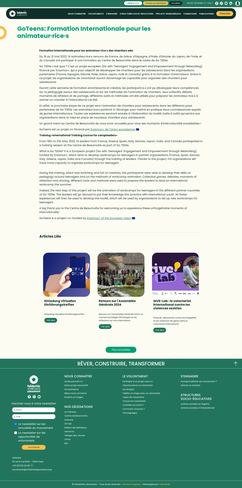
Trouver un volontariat (155, 3)
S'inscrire (225, 13)
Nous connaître (77, 13)
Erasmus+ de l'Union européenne (112, 129)
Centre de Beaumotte (75, 415)
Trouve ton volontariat (134, 401)
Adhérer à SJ (133, 3)
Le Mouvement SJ (73, 381)
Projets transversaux (168, 13)
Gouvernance (71, 389)
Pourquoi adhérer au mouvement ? (199, 381)
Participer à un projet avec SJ (138, 381)
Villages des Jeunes (74, 435)
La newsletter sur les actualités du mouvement (35, 426)
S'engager (111, 13)
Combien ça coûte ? (133, 405)
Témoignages (130, 412)
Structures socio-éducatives (136, 13)
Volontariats (96, 13)
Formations (190, 13)
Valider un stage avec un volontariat (141, 393)
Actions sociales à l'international (197, 407)
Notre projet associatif (76, 385)
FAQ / (210, 3)
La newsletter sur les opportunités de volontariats (31, 436)
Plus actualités (121, 350)
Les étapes (128, 389)
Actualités (175, 3)
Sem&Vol (69, 431)
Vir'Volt (68, 423)
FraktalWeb (164, 484)
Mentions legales (131, 484)
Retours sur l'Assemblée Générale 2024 (117, 303)
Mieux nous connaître (75, 393)
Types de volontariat (133, 397)
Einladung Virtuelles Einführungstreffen (60, 303)
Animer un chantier (191, 385)
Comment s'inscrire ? (134, 409)
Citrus (67, 439)
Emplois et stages (73, 397)
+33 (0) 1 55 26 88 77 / (196, 3)
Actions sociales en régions (195, 404)
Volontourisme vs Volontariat (138, 385)
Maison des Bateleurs (75, 427)
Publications (206, 13)
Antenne (68, 419)
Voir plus (51, 320)
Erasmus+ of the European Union (109, 218)
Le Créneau (70, 411)
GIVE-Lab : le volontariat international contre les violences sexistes (172, 304)
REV (66, 443)
